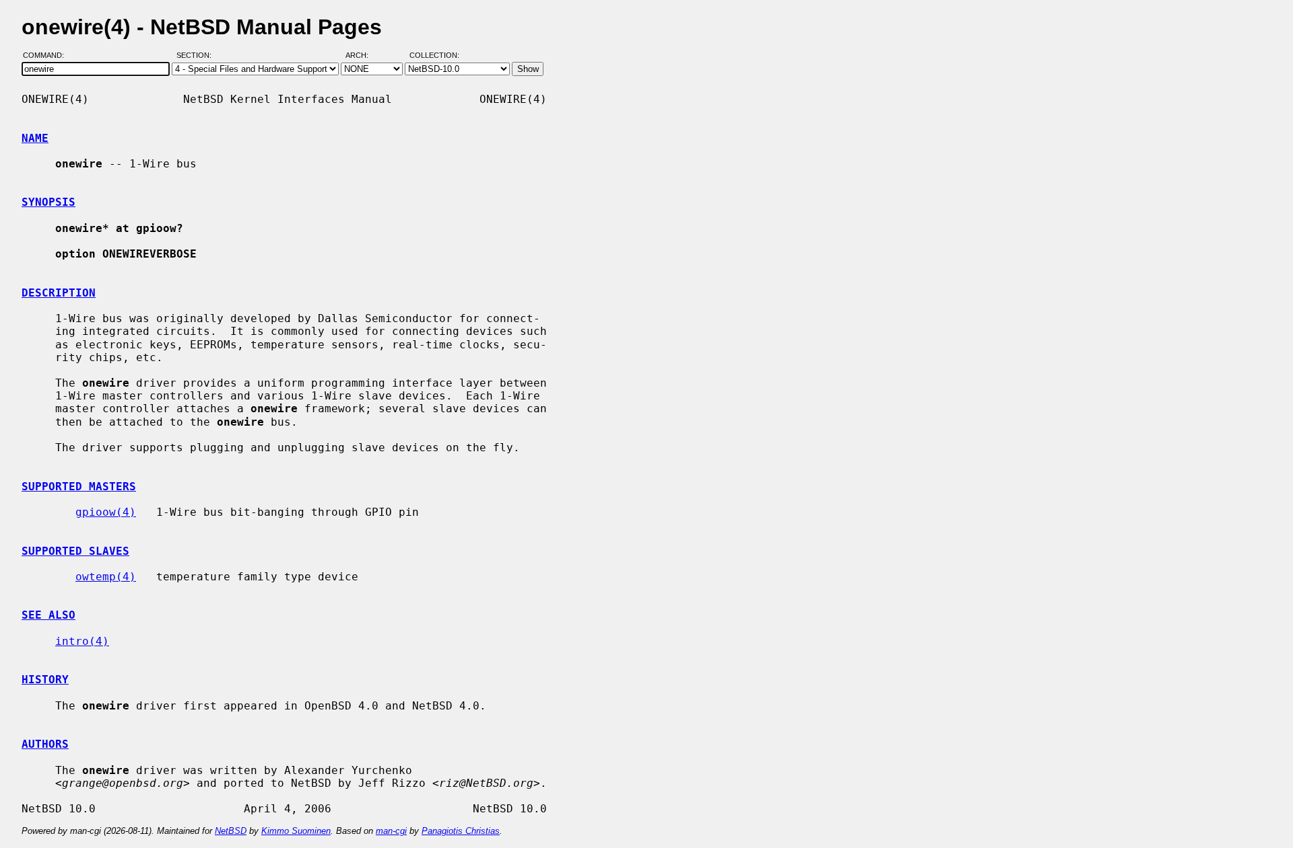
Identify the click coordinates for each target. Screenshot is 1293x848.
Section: (197, 56)
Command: (47, 56)
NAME (35, 138)
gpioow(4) (105, 512)
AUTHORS (45, 744)
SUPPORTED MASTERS (79, 486)
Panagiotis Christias (461, 831)
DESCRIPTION (59, 292)
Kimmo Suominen (296, 831)
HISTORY (45, 679)
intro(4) (82, 641)
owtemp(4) (105, 576)
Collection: (434, 56)
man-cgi (391, 831)
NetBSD (230, 831)
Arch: (362, 56)
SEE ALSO (48, 615)
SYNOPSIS (48, 202)
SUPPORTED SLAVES (75, 551)
